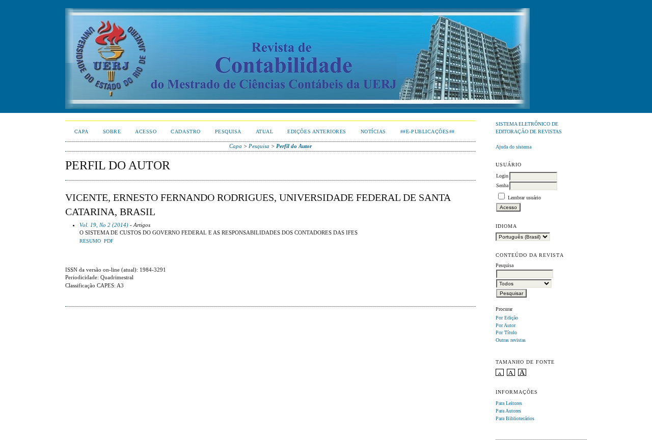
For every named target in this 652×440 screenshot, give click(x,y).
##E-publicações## (427, 131)
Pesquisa (228, 131)
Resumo (90, 241)
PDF (109, 241)
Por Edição (507, 317)
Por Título (506, 332)
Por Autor (505, 325)
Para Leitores (509, 403)
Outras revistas (511, 340)
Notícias (373, 131)
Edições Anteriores (316, 131)
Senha (502, 185)
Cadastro (185, 131)
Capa (81, 131)
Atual (265, 131)
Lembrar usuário (524, 197)
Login (502, 176)
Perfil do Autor (294, 146)
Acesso (145, 131)
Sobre (112, 131)
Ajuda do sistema (513, 147)
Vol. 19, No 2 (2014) (103, 225)
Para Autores (508, 411)
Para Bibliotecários (515, 418)
